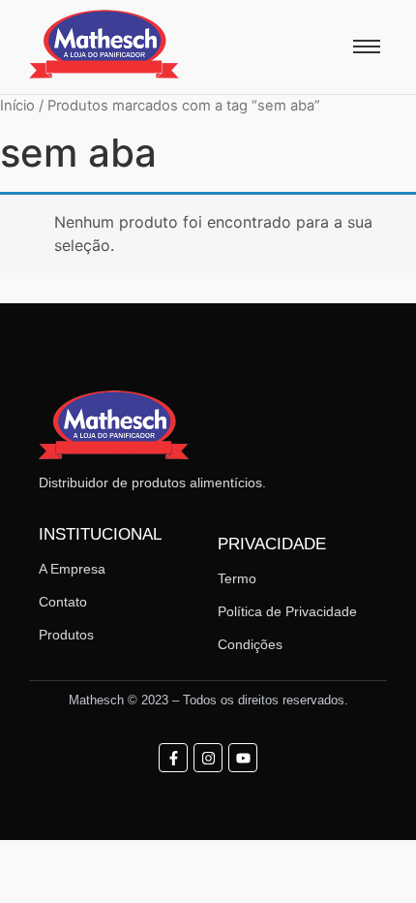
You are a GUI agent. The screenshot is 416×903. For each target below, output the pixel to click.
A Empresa (72, 568)
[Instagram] (208, 757)
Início (17, 105)
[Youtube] (242, 757)
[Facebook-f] (173, 757)
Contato (63, 601)
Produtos (66, 634)
